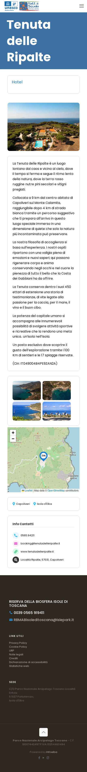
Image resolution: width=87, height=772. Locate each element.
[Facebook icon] (39, 758)
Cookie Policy (18, 647)
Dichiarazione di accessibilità (28, 662)
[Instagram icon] (47, 758)
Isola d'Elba (44, 504)
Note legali (16, 654)
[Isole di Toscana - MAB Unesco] (21, 6)
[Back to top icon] (43, 732)
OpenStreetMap (56, 490)
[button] (43, 456)
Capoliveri (23, 504)
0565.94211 (27, 535)
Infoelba (51, 752)
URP (11, 650)
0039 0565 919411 (28, 612)
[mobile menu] (81, 6)
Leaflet (28, 490)
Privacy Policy (18, 643)
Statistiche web (19, 666)
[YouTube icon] (43, 758)
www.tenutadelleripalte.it (37, 551)
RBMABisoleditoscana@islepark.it (43, 619)
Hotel (17, 82)
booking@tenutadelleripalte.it (40, 543)
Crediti (13, 658)
